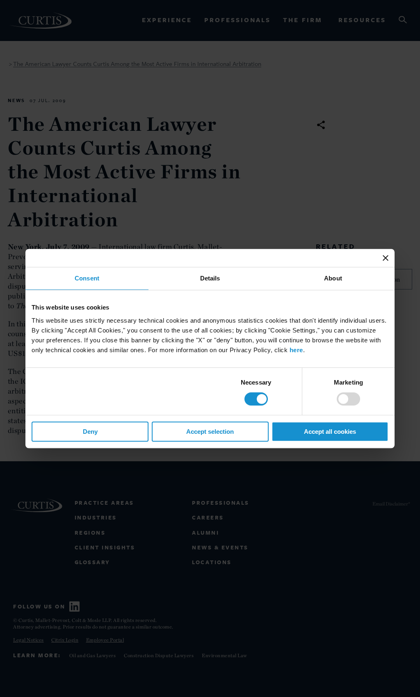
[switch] (348, 398)
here (296, 349)
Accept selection (210, 431)
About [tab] (333, 278)
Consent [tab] (87, 278)
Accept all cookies (330, 431)
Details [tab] (210, 278)
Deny (90, 431)
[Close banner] (385, 258)
